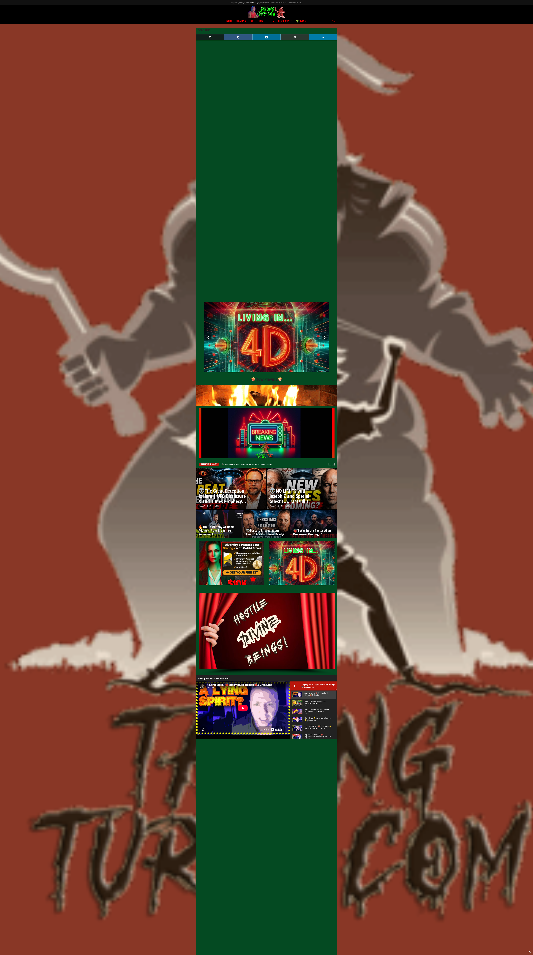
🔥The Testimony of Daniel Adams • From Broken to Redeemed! (216, 530)
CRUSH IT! (262, 21)
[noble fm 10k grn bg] (231, 563)
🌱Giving (301, 21)
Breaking (241, 21)
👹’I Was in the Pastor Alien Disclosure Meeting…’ (312, 532)
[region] (267, 634)
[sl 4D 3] (302, 563)
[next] (333, 464)
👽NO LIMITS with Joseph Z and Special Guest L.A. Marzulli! (243, 464)
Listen (228, 21)
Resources (283, 21)
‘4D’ (252, 21)
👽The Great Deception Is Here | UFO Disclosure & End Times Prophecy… (222, 496)
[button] (333, 21)
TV (272, 21)
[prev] (330, 464)
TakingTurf (203, 506)
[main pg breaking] (267, 433)
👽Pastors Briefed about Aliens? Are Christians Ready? (265, 532)
